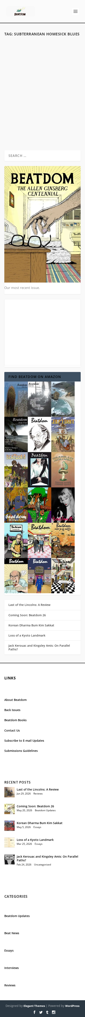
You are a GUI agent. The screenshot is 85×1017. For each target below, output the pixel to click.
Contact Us (12, 730)
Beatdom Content (56, 98)
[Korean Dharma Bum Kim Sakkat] (9, 826)
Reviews (38, 793)
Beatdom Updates (45, 810)
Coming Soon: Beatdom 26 (27, 615)
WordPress (72, 1006)
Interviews (11, 968)
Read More (20, 132)
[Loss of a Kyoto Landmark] (9, 842)
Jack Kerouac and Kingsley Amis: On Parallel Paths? (39, 647)
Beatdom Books (15, 720)
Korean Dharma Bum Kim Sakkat (31, 625)
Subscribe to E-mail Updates (24, 741)
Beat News (11, 933)
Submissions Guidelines (21, 751)
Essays (72, 98)
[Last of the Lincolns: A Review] (9, 792)
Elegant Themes (34, 1006)
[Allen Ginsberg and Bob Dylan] (42, 63)
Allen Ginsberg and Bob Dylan (42, 92)
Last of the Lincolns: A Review (29, 605)
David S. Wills (20, 98)
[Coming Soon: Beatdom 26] (9, 809)
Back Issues (12, 710)
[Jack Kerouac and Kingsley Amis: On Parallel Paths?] (9, 859)
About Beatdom (15, 700)
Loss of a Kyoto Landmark (26, 635)
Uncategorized (42, 864)
